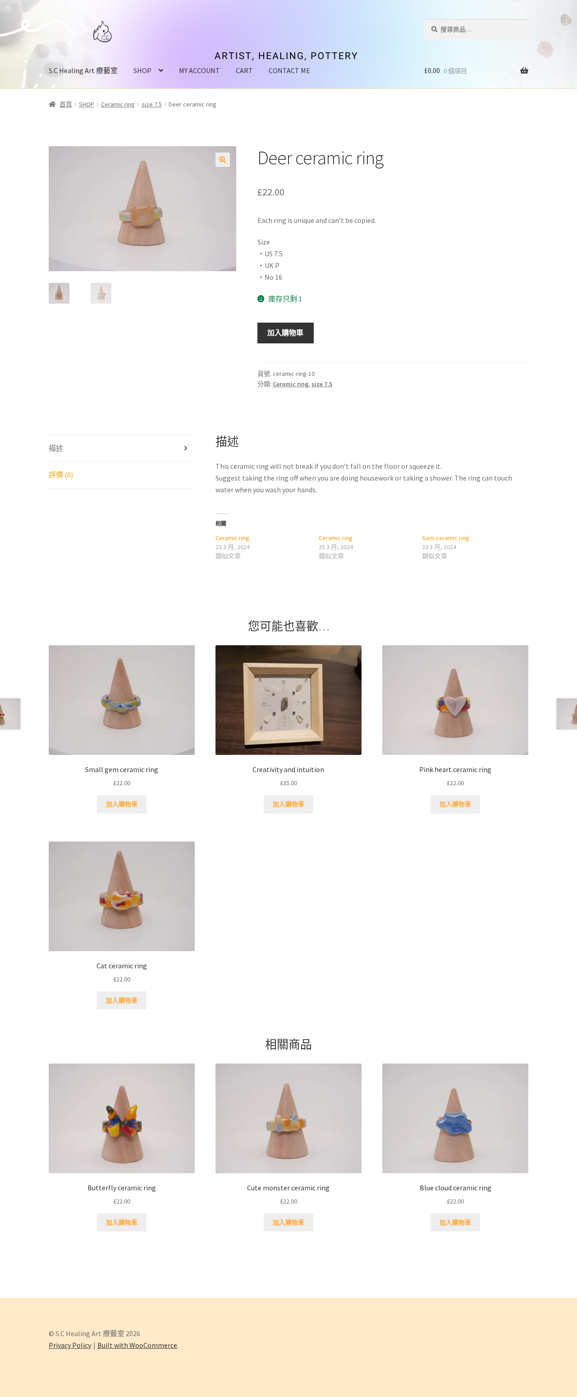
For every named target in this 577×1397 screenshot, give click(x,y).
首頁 (66, 104)
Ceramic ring (118, 104)
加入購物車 (285, 332)
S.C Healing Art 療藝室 (83, 70)
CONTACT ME (289, 70)
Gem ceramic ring (445, 538)
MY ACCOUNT (199, 70)
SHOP (142, 70)
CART (244, 70)
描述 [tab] (56, 448)
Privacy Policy (70, 1345)
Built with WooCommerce (137, 1345)
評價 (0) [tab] (61, 474)
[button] (222, 160)
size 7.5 (152, 104)
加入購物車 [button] (121, 804)
